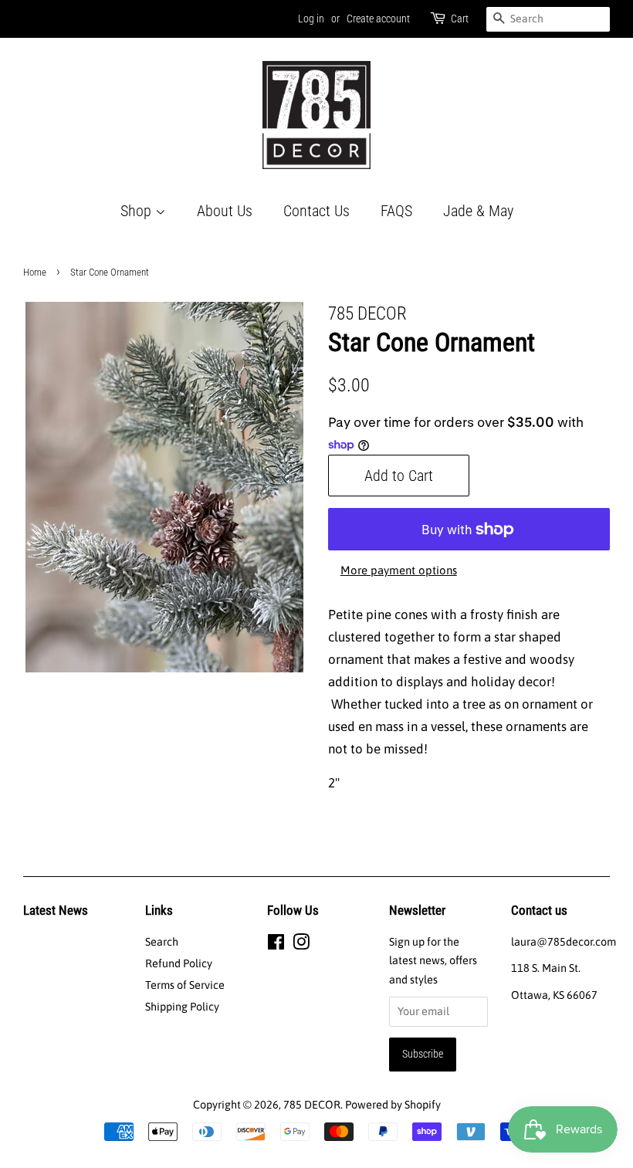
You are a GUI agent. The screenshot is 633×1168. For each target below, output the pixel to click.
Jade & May (478, 210)
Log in (311, 18)
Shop (137, 210)
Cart (460, 18)
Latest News (55, 910)
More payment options (398, 570)
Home (34, 272)
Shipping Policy (182, 1006)
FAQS (396, 210)
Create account (378, 18)
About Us (224, 210)
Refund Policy (178, 963)
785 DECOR (311, 1105)
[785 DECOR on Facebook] (276, 945)
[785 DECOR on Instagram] (301, 945)
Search (161, 942)
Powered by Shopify (393, 1105)
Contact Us (316, 210)
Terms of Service (185, 985)
